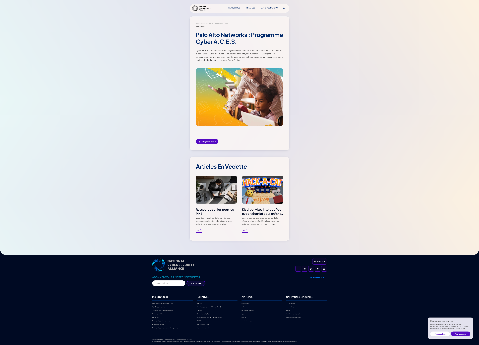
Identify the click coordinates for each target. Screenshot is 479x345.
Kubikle (199, 321)
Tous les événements (158, 324)
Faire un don (245, 303)
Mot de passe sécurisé (293, 314)
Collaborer (244, 307)
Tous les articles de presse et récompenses (165, 328)
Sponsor (244, 314)
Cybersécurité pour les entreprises (162, 310)
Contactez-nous (246, 321)
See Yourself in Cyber (203, 324)
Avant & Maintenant (203, 328)
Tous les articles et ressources (161, 321)
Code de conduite (246, 341)
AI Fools (199, 303)
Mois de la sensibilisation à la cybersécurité (209, 317)
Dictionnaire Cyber (158, 314)
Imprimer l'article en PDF (207, 143)
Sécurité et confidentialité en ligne (162, 303)
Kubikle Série (290, 307)
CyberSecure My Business (205, 314)
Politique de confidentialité (232, 341)
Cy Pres (221, 341)
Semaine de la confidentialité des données (209, 307)
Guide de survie (290, 303)
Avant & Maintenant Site (293, 317)
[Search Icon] (284, 8)
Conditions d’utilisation (275, 341)
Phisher (288, 310)
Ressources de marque (260, 341)
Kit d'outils (155, 317)
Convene (199, 310)
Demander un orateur (247, 310)
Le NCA (243, 317)
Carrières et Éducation (159, 307)
